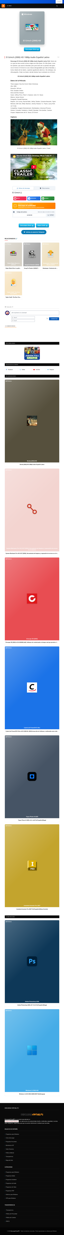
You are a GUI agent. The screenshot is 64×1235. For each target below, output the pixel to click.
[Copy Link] (6, 90)
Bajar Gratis (42, 225)
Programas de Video (11, 1187)
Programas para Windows (12, 1134)
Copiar (51, 215)
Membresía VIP (10, 1145)
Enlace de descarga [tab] (24, 188)
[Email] (6, 72)
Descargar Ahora (31, 49)
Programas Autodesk (11, 1179)
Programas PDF (10, 1190)
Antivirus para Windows (12, 1194)
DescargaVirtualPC (15, 1231)
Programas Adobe (10, 1176)
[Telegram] (6, 76)
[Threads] (6, 86)
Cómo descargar (10, 1138)
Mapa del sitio (9, 1160)
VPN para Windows (11, 1198)
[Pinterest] (6, 69)
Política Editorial (10, 1153)
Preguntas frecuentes (11, 1141)
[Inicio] (3, 6)
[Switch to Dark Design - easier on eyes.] (57, 5)
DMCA (8, 1221)
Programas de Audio (11, 1183)
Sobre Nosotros (10, 1149)
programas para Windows (11, 1121)
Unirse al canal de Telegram (35, 232)
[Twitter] (6, 65)
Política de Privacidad (11, 1214)
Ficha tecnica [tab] (45, 188)
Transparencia (9, 1156)
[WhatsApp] (6, 79)
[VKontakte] (6, 83)
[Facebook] (6, 62)
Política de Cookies (11, 1217)
